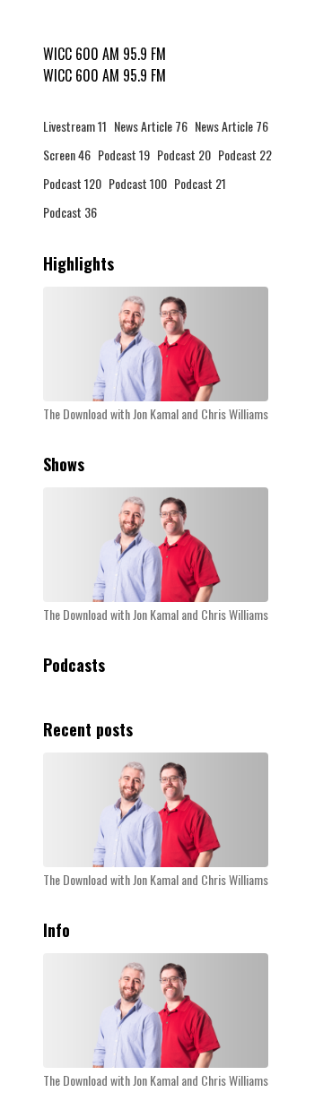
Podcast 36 (70, 211)
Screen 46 (67, 154)
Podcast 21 (200, 183)
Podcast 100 (138, 183)
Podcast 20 (184, 154)
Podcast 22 (245, 154)
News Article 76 (151, 125)
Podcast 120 (72, 183)
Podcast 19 (124, 154)
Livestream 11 (75, 125)
